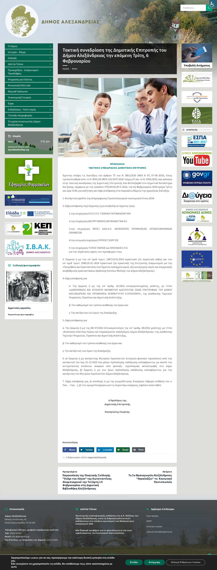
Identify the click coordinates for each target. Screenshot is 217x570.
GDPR (149, 521)
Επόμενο (167, 471)
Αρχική (66, 68)
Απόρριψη (154, 562)
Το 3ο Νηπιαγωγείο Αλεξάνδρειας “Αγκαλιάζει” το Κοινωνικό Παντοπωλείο (150, 478)
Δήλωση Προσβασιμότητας (159, 531)
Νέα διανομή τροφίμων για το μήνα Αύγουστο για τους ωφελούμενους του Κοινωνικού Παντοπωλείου (103, 531)
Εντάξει (134, 562)
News (74, 68)
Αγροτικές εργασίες (19, 307)
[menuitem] (29, 46)
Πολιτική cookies (154, 526)
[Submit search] (209, 8)
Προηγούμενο (70, 471)
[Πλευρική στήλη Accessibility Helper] (213, 4)
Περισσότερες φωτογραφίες (21, 314)
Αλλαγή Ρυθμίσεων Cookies (185, 562)
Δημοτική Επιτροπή (97, 457)
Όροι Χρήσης (152, 515)
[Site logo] (52, 37)
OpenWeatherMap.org (18, 149)
